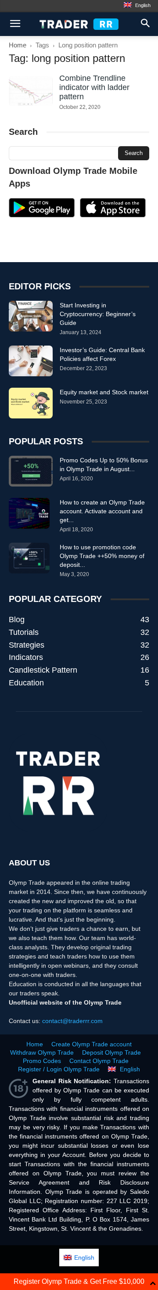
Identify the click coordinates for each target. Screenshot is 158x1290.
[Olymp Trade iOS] (113, 215)
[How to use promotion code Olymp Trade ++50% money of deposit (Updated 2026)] (29, 558)
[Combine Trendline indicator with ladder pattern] (31, 91)
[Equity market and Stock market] (31, 403)
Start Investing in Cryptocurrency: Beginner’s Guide (98, 314)
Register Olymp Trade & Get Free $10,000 (79, 1281)
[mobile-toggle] (15, 24)
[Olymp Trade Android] (42, 215)
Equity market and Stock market (104, 392)
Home (17, 45)
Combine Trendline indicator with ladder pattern (94, 87)
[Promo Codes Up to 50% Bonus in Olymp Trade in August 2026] (31, 471)
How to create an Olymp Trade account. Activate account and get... (102, 511)
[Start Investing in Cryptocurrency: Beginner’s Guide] (31, 316)
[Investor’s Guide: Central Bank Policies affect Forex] (31, 361)
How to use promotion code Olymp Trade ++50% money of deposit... (102, 556)
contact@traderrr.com (72, 1020)
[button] (145, 24)
